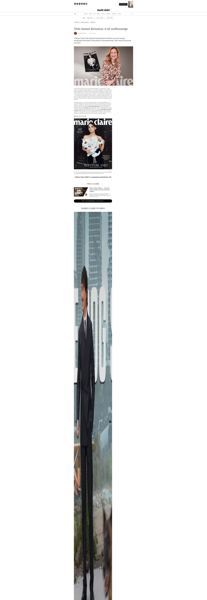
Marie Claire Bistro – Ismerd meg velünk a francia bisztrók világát (99, 189)
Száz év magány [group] (99, 17)
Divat (94, 13)
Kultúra (119, 13)
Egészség (108, 13)
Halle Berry (76, 22)
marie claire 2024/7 (85, 22)
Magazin (86, 13)
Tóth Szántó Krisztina (81, 33)
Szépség (98, 13)
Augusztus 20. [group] (90, 17)
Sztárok (90, 13)
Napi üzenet (114, 13)
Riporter (103, 13)
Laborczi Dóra (98, 110)
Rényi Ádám (103, 109)
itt (101, 177)
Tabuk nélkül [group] (110, 17)
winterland (93, 22)
